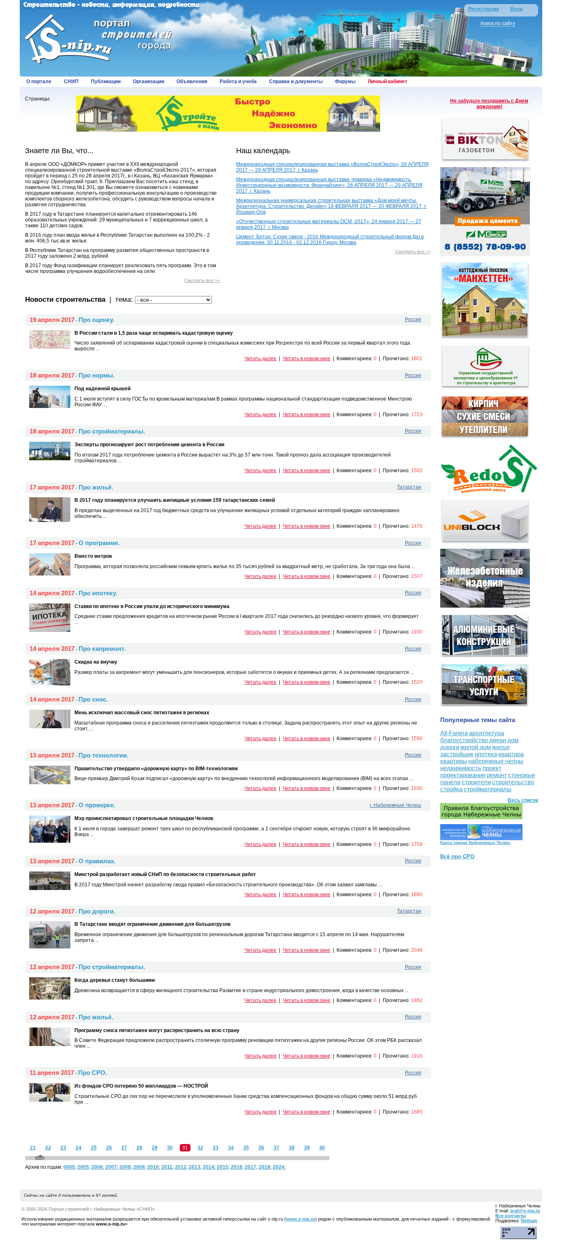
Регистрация (483, 9)
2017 (250, 1167)
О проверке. (97, 805)
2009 (139, 1167)
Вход (516, 9)
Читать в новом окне (306, 358)
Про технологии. (103, 755)
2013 (194, 1167)
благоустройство (464, 739)
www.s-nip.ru (300, 1218)
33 (215, 1148)
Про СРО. (92, 1072)
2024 (278, 1167)
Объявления (191, 81)
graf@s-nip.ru (525, 1210)
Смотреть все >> (202, 280)
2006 (97, 1167)
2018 (264, 1167)
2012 (180, 1167)
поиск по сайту (498, 23)
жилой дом (475, 746)
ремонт (497, 774)
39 (307, 1148)
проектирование (462, 774)
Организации (148, 81)
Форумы (345, 81)
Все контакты (510, 1215)
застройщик (457, 753)
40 (322, 1148)
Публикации (106, 81)
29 (155, 1148)
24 (78, 1148)
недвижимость (460, 767)
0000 (69, 1167)
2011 (166, 1167)
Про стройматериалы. (112, 431)
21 (33, 1148)
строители (476, 781)
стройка (451, 788)
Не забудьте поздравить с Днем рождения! (489, 104)
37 (276, 1148)
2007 (111, 1167)
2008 (125, 1167)
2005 (83, 1167)
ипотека (486, 753)
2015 (222, 1167)
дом (512, 739)
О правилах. (97, 861)
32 (200, 1148)
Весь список (523, 800)
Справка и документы (296, 81)
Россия (413, 319)
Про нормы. (97, 375)
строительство (513, 781)
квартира (511, 753)
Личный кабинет (387, 81)
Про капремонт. (102, 648)
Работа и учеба (238, 81)
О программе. (99, 542)
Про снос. (93, 699)
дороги (449, 746)
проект (492, 767)
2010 (153, 1167)
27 (124, 1148)
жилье (501, 746)
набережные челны (495, 760)
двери (497, 739)
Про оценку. (96, 319)
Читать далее (260, 358)
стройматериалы (487, 788)
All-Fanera (454, 732)
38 (292, 1148)
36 (261, 1148)
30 (170, 1148)
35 (246, 1148)
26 (109, 1148)
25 (94, 1148)
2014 (208, 1167)
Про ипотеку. (98, 593)
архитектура (486, 732)
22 (48, 1148)
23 (63, 1148)
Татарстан (409, 487)
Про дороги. (97, 911)
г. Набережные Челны (395, 805)
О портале (38, 81)
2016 (236, 1167)
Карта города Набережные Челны (475, 842)
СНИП (71, 81)
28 (139, 1148)
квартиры (453, 760)
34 (231, 1148)
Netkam (529, 1220)
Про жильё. (96, 487)
